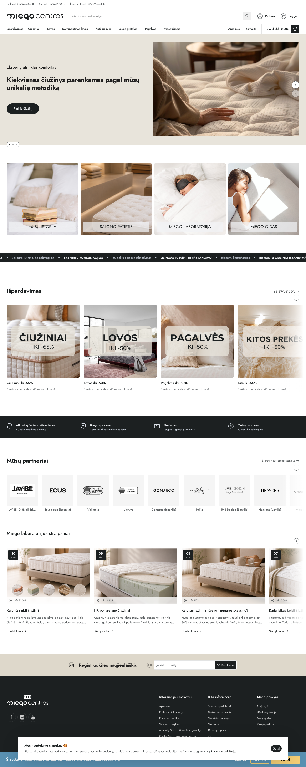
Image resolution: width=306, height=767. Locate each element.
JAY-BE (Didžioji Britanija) (22, 509)
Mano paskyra (267, 697)
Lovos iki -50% (95, 383)
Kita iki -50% (247, 383)
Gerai (276, 748)
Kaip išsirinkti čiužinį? (23, 610)
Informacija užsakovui (175, 697)
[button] (295, 85)
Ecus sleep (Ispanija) (57, 509)
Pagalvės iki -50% (174, 383)
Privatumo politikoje (223, 751)
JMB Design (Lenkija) (234, 509)
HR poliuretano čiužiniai (112, 610)
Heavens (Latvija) (270, 509)
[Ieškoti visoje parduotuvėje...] (247, 16)
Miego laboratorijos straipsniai (38, 533)
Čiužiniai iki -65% (20, 383)
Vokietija (93, 509)
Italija (199, 509)
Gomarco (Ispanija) (164, 509)
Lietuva (128, 509)
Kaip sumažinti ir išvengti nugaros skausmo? (215, 610)
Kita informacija (219, 697)
